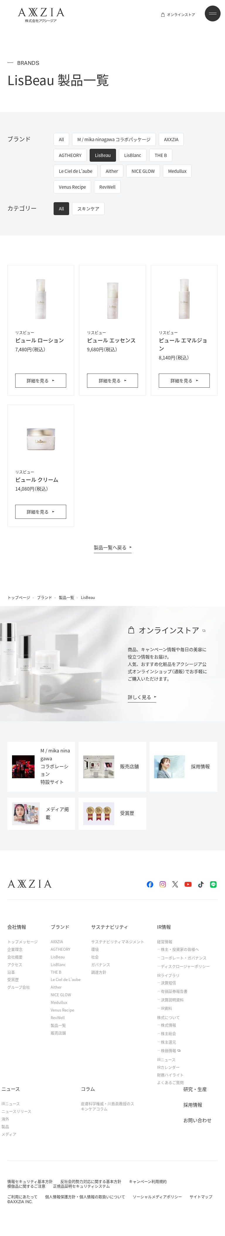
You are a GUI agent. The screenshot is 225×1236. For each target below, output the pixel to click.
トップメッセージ (22, 941)
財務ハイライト (170, 1075)
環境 (95, 949)
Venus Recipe (62, 1010)
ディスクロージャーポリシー (185, 966)
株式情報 (168, 1025)
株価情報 (168, 1050)
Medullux (59, 1002)
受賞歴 (13, 979)
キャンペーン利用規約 (148, 1181)
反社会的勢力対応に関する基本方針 (90, 1181)
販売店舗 (58, 1033)
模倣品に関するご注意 (26, 1186)
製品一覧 (66, 597)
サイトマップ (201, 1196)
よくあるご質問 (170, 1082)
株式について (168, 1017)
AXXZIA (57, 941)
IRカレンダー (168, 1067)
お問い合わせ (197, 1120)
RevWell (58, 1017)
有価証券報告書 (174, 991)
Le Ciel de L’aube (66, 979)
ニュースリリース (16, 1111)
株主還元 (168, 1042)
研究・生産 (195, 1089)
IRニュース (166, 1059)
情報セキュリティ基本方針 (30, 1181)
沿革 (11, 972)
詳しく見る (139, 696)
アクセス (14, 964)
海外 (5, 1119)
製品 (5, 1126)
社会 (95, 957)
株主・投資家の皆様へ (180, 949)
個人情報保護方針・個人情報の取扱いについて (85, 1196)
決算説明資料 (172, 999)
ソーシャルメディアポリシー (157, 1196)
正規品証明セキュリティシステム (81, 1186)
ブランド (44, 597)
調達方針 (98, 972)
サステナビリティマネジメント (117, 941)
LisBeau (58, 957)
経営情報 (164, 941)
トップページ (18, 597)
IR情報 (164, 926)
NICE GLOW (61, 994)
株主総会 (168, 1033)
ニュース (10, 1088)
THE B (56, 972)
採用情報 (192, 1104)
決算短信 (168, 982)
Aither (56, 987)
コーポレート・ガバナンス (184, 957)
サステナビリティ (109, 926)
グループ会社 (18, 987)
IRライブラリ (168, 975)
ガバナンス (100, 964)
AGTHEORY (60, 949)
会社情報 (16, 926)
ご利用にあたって (22, 1196)
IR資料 (166, 1008)
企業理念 (15, 949)
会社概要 (15, 957)
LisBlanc (58, 964)
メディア (8, 1134)
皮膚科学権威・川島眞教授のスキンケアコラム (107, 1106)
